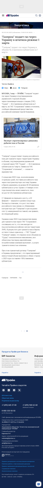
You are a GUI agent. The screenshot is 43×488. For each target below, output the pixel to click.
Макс (6, 88)
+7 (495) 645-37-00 (9, 405)
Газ (20, 278)
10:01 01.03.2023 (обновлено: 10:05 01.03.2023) (17, 32)
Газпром (5, 278)
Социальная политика (8, 468)
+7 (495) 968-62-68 (30, 406)
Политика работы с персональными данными (16, 464)
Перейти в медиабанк (33, 79)
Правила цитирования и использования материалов (18, 461)
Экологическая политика (9, 471)
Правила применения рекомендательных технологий (18, 466)
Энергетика (21, 25)
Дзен (15, 88)
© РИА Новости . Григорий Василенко (13, 79)
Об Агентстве (7, 395)
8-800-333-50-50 (8, 412)
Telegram (24, 88)
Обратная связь (8, 398)
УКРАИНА (13, 278)
